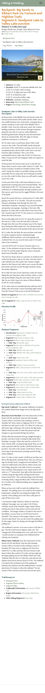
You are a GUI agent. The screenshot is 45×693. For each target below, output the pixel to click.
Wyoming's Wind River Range (26, 32)
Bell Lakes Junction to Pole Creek (27, 380)
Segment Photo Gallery (15, 583)
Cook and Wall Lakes (24, 382)
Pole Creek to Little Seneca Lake (27, 385)
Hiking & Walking (13, 3)
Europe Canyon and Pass (26, 365)
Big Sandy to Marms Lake (24, 338)
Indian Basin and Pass (24, 392)
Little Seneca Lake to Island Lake (27, 387)
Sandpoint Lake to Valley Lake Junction (18, 42)
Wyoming (29, 598)
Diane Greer (8, 34)
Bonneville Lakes (23, 343)
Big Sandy (9, 32)
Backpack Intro (9, 38)
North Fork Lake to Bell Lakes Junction (29, 378)
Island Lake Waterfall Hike (26, 395)
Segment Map (11, 586)
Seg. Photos (7, 46)
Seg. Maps (19, 46)
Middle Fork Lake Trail (25, 350)
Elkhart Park (29, 102)
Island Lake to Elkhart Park (25, 397)
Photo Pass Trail (22, 358)
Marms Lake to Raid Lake (24, 340)
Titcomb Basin (22, 390)
